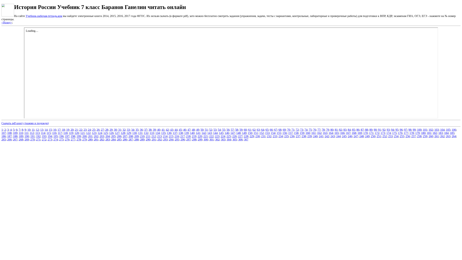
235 (286, 136)
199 (79, 136)
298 (194, 139)
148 (238, 133)
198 (73, 136)
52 (210, 129)
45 (180, 129)
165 (336, 133)
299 (200, 139)
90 (375, 129)
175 (394, 133)
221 (205, 136)
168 (354, 133)
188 (15, 136)
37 (145, 129)
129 (129, 133)
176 (400, 133)
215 (171, 136)
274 (55, 139)
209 (136, 136)
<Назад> (6, 22)
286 (125, 139)
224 (223, 136)
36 (141, 129)
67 (275, 129)
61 (249, 129)
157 (290, 133)
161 (313, 133)
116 (54, 133)
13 (41, 129)
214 (165, 136)
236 (292, 136)
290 (148, 139)
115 (49, 133)
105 (448, 129)
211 (148, 136)
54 (219, 129)
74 (305, 129)
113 (37, 133)
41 (163, 129)
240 (315, 136)
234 (280, 136)
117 (60, 133)
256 (408, 136)
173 (383, 133)
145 (221, 133)
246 (350, 136)
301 (211, 139)
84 (349, 129)
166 (342, 133)
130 (134, 133)
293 (165, 139)
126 (111, 133)
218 (188, 136)
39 (154, 129)
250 (373, 136)
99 (414, 129)
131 (140, 133)
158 (296, 133)
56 (227, 129)
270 (32, 139)
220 (200, 136)
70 (288, 129)
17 (59, 129)
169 (360, 133)
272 (44, 139)
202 (96, 136)
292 (159, 139)
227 (240, 136)
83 (344, 129)
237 (298, 136)
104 (442, 129)
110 (21, 133)
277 (73, 139)
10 (28, 129)
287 (130, 139)
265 (3, 139)
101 (425, 129)
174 (388, 133)
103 (436, 129)
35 (137, 129)
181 (429, 133)
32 (124, 129)
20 (72, 129)
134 (157, 133)
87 (362, 129)
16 (54, 129)
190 (27, 136)
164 (331, 133)
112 (32, 133)
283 (107, 139)
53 (214, 129)
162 (319, 133)
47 (189, 129)
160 (308, 133)
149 (244, 133)
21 (76, 129)
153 (267, 133)
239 (309, 136)
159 (302, 133)
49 (197, 129)
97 (405, 129)
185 (452, 133)
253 (390, 136)
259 (425, 136)
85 (353, 129)
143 (209, 133)
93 (388, 129)
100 (419, 129)
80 (331, 129)
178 (411, 133)
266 (9, 139)
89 (370, 129)
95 (396, 129)
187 (9, 136)
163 (325, 133)
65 (266, 129)
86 (357, 129)
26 (98, 129)
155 (279, 133)
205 (113, 136)
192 (38, 136)
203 (102, 136)
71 (292, 129)
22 (80, 129)
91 (379, 129)
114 (43, 133)
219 (194, 136)
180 (423, 133)
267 (15, 139)
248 (361, 136)
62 (253, 129)
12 (37, 129)
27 (102, 129)
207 (125, 136)
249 (367, 136)
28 (106, 129)
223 (217, 136)
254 (396, 136)
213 (159, 136)
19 (67, 129)
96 (401, 129)
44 (176, 129)
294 (171, 139)
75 (310, 129)
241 (321, 136)
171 (371, 133)
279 (84, 139)
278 (79, 139)
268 (21, 139)
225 (228, 136)
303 (223, 139)
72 (297, 129)
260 (431, 136)
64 (262, 129)
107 (3, 133)
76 (314, 129)
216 (177, 136)
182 (435, 133)
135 (163, 133)
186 (3, 136)
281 (96, 139)
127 (117, 133)
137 (175, 133)
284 (113, 139)
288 (136, 139)
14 (46, 129)
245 (344, 136)
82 (340, 129)
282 (102, 139)
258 (419, 136)
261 (436, 136)
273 (50, 139)
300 (206, 139)
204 (107, 136)
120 (77, 133)
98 (409, 129)
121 (82, 133)
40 (158, 129)
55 (223, 129)
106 (454, 129)
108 (9, 133)
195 (55, 136)
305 (234, 139)
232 (269, 136)
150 (250, 133)
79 (327, 129)
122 (88, 133)
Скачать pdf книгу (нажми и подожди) (25, 123)
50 (202, 129)
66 (271, 129)
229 (252, 136)
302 (217, 139)
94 (392, 129)
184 (446, 133)
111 (26, 133)
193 (44, 136)
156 (284, 133)
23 (85, 129)
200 (84, 136)
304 (229, 139)
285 (119, 139)
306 (240, 139)
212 (153, 136)
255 (402, 136)
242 (327, 136)
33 (128, 129)
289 (142, 139)
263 (448, 136)
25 (93, 129)
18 (63, 129)
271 (38, 139)
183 (440, 133)
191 (32, 136)
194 (50, 136)
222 (211, 136)
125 (105, 133)
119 (71, 133)
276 (67, 139)
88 (366, 129)
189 (21, 136)
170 (365, 133)
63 (258, 129)
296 (182, 139)
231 (263, 136)
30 (115, 129)
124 (100, 133)
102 (431, 129)
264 (454, 136)
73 (301, 129)
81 (336, 129)
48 (193, 129)
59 (240, 129)
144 (215, 133)
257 (413, 136)
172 (377, 133)
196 (61, 136)
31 (119, 129)
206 (119, 136)
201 (90, 136)
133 (152, 133)
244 (338, 136)
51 (206, 129)
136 (169, 133)
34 (132, 129)
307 (246, 139)
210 (142, 136)
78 (323, 129)
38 (150, 129)
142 (204, 133)
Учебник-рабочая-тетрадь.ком (44, 16)
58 (236, 129)
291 (154, 139)
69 (284, 129)
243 (332, 136)
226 (234, 136)
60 (245, 129)
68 (279, 129)
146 (227, 133)
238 (304, 136)
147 (232, 133)
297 (188, 139)
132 (146, 133)
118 (65, 133)
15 (50, 129)
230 (257, 136)
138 (180, 133)
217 (182, 136)
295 (177, 139)
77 (318, 129)
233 (275, 136)
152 (261, 133)
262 (442, 136)
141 (198, 133)
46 (184, 129)
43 (171, 129)
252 (384, 136)
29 (111, 129)
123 (94, 133)
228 (246, 136)
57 (232, 129)
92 (383, 129)
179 (417, 133)
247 (356, 136)
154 (273, 133)
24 (89, 129)
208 (130, 136)
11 (33, 129)
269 (27, 139)
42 (167, 129)
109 (15, 133)
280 (90, 139)
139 (186, 133)
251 (379, 136)
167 (348, 133)
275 (61, 139)
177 (406, 133)
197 (67, 136)
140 (192, 133)
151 (256, 133)
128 (123, 133)
